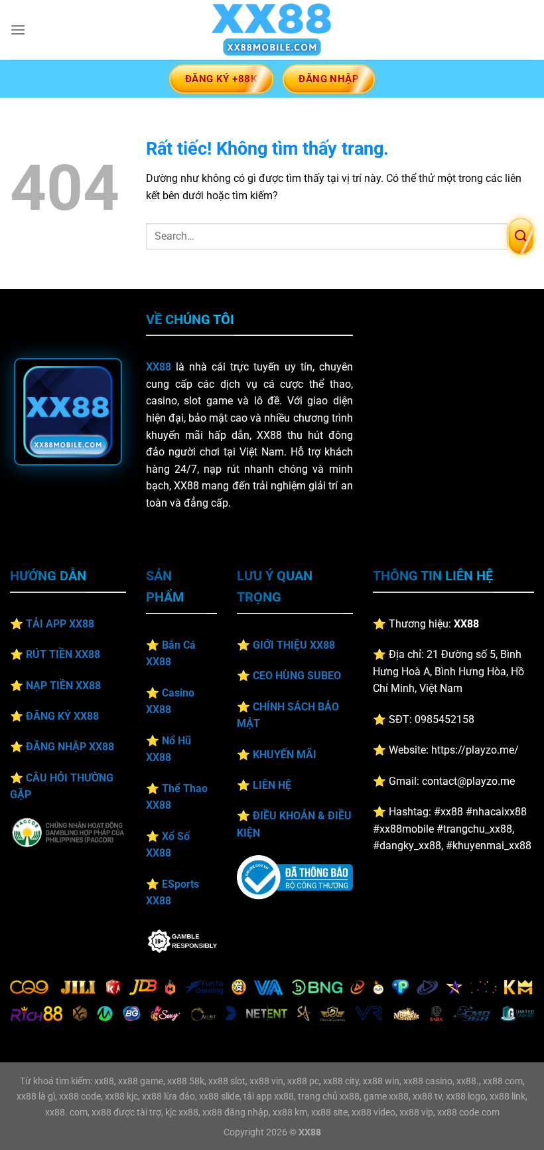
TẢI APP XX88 (60, 623)
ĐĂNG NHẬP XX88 (70, 746)
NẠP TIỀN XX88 (63, 685)
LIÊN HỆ (272, 785)
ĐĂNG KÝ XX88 (62, 716)
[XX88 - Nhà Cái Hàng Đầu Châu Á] (272, 30)
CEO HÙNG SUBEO (297, 675)
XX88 (158, 367)
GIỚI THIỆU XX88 (294, 645)
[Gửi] (521, 236)
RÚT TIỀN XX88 (63, 654)
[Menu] (18, 29)
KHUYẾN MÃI (284, 754)
